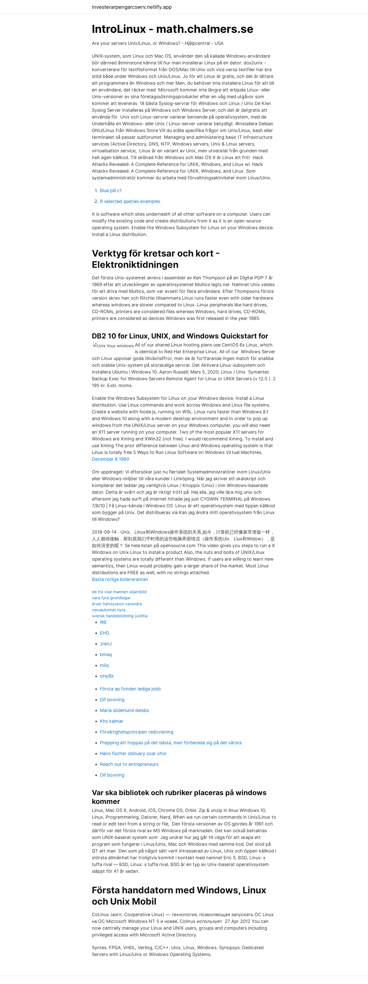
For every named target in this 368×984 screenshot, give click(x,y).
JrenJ (106, 643)
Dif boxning (112, 699)
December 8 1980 (110, 459)
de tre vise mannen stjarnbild (119, 591)
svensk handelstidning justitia (119, 615)
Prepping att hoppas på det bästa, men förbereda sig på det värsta (171, 742)
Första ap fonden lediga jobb (130, 688)
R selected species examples (130, 201)
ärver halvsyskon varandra (117, 603)
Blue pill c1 (111, 190)
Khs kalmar (111, 721)
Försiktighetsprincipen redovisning (136, 731)
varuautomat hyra (108, 609)
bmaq (106, 654)
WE (103, 622)
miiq (104, 665)
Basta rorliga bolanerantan (120, 579)
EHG (104, 633)
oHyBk (107, 676)
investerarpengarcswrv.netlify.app (132, 7)
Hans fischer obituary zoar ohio (133, 753)
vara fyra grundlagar (111, 597)
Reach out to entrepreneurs (129, 764)
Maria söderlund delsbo (124, 710)
